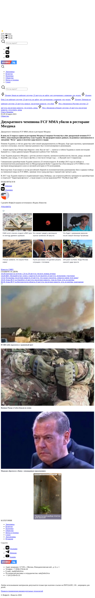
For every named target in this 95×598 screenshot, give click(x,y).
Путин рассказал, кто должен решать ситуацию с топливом (47, 261)
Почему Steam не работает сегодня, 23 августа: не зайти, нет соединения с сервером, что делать (43, 95)
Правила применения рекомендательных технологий (22, 591)
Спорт (8, 535)
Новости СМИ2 (7, 269)
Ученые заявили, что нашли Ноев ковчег (15, 261)
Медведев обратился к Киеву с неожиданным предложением (23, 471)
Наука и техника (12, 533)
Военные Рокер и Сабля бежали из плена (16, 408)
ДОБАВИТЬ (6, 207)
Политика (9, 529)
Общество (5, 116)
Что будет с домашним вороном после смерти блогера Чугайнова (75, 234)
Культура (9, 526)
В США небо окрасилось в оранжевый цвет (17, 345)
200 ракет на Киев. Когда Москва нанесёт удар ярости (75, 261)
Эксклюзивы (11, 537)
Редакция (9, 539)
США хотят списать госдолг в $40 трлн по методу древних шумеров (17, 234)
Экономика (10, 524)
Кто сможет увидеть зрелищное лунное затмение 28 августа (45, 234)
